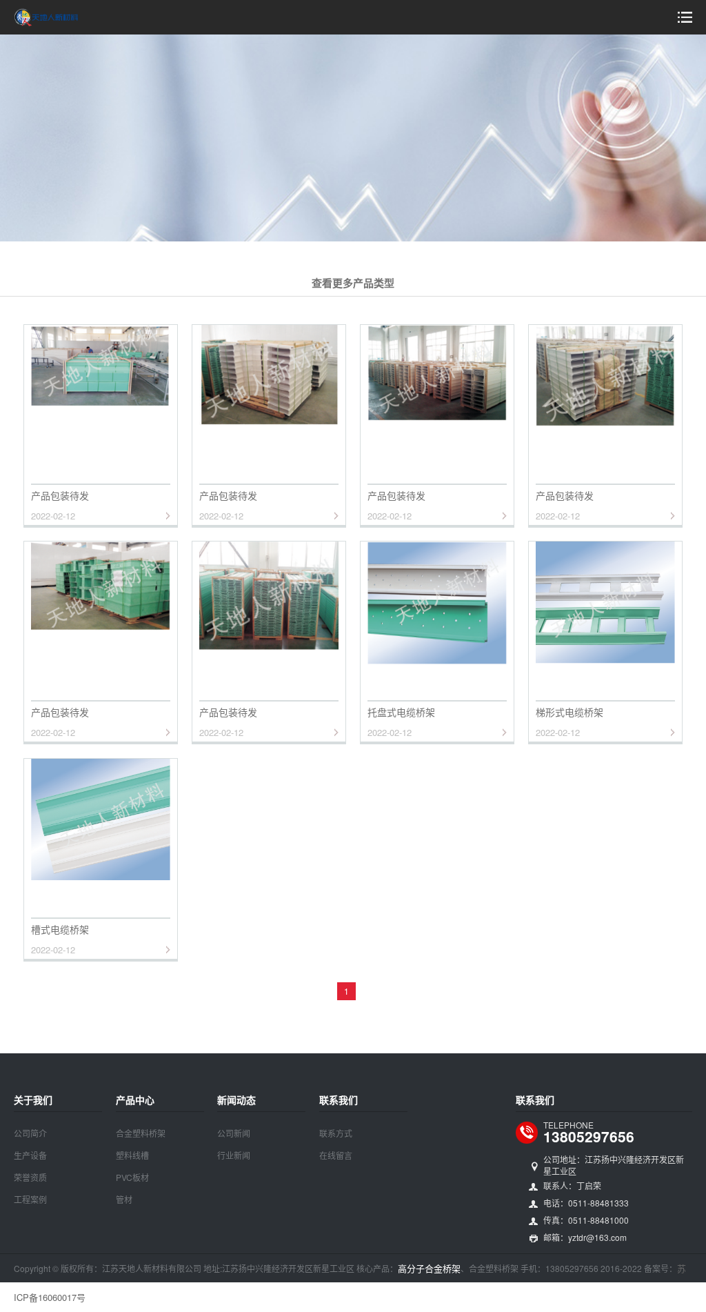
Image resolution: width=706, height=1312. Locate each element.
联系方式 (335, 1133)
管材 (124, 1199)
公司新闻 (233, 1133)
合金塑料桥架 (140, 1133)
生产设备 (30, 1155)
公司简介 (30, 1133)
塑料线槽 (132, 1155)
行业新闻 (233, 1155)
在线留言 (335, 1155)
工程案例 (30, 1199)
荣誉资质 (30, 1177)
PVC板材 (132, 1177)
